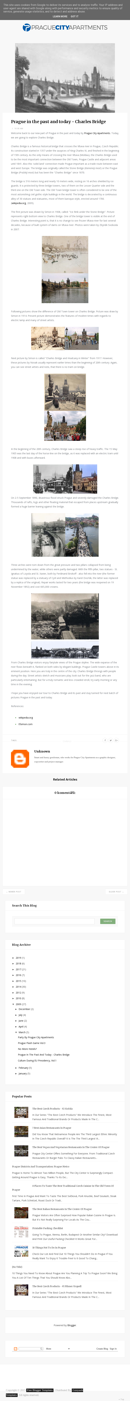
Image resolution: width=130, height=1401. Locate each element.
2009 (19, 1004)
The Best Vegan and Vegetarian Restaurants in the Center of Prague (71, 1147)
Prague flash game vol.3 (31, 1043)
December (25, 1009)
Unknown (42, 751)
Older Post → (116, 892)
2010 (19, 998)
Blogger (71, 1325)
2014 (19, 986)
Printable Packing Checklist (47, 1228)
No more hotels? (27, 1048)
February (24, 1067)
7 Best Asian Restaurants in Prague (51, 1128)
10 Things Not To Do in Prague (49, 1247)
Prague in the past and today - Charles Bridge (44, 1054)
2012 (19, 992)
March (22, 1032)
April (21, 1026)
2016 (19, 975)
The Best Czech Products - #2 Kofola (52, 1108)
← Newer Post (13, 892)
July (21, 1015)
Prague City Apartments (97, 133)
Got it (75, 16)
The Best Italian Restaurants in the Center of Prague (62, 1209)
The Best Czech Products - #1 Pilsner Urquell (56, 1286)
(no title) (17, 1267)
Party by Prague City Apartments (36, 1037)
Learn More (60, 16)
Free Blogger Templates (40, 1390)
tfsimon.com (25, 724)
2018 (19, 963)
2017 (19, 969)
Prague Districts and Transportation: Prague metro (40, 1166)
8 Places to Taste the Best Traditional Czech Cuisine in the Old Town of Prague (63, 1188)
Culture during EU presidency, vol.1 (37, 1060)
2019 (19, 957)
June (21, 1020)
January (23, 1073)
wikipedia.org (19, 203)
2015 (19, 981)
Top (122, 1399)
